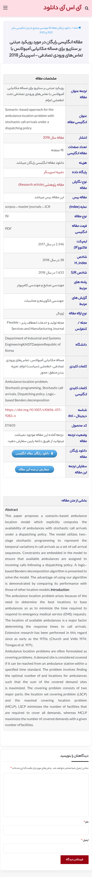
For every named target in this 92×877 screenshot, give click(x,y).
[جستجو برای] (87, 10)
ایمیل (85, 840)
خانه (76, 28)
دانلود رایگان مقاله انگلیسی (32, 453)
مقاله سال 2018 (53, 138)
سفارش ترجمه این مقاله (34, 469)
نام (86, 822)
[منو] (5, 10)
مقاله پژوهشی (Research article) (41, 185)
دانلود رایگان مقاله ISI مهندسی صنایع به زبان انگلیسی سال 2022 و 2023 (41, 30)
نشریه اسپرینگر (54, 172)
